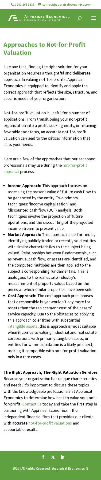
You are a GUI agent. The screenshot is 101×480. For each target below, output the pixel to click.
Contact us (31, 404)
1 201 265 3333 (24, 5)
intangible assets (23, 326)
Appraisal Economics (68, 468)
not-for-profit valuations (50, 423)
